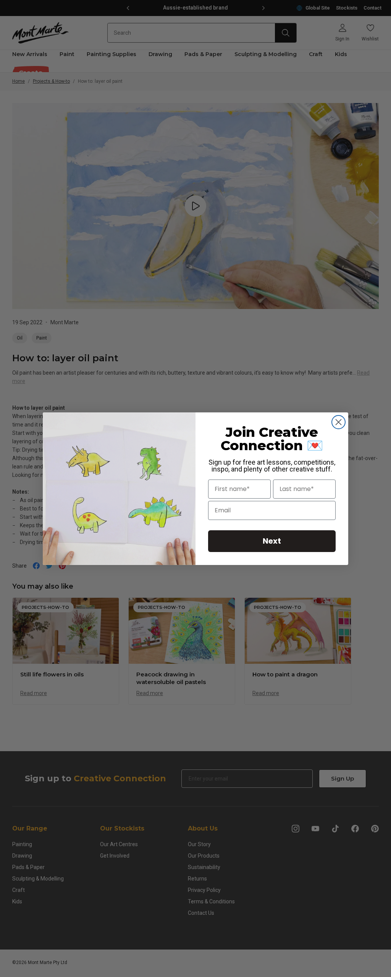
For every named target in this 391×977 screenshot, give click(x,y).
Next (272, 541)
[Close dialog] (338, 422)
